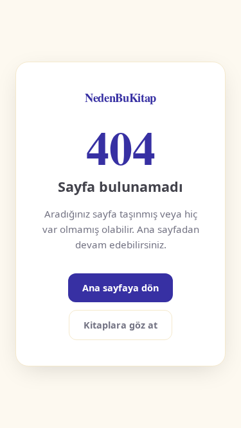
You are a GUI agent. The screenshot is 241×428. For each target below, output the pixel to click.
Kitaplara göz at (120, 325)
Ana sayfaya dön (120, 288)
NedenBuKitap (120, 97)
